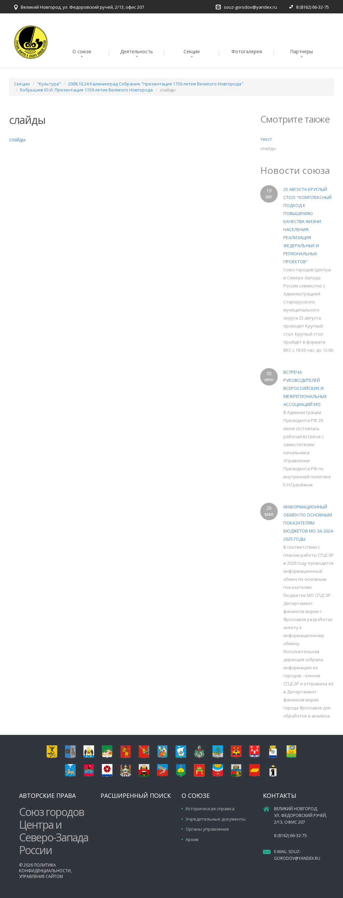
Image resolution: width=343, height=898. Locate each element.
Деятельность (136, 51)
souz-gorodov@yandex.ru (250, 7)
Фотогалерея (246, 51)
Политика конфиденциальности (45, 868)
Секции (192, 51)
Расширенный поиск (135, 795)
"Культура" (49, 84)
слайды (17, 139)
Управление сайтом (41, 876)
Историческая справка (210, 809)
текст (266, 139)
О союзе (81, 51)
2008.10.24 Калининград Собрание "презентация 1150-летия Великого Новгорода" (155, 84)
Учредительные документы (216, 819)
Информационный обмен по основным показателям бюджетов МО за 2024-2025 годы (308, 523)
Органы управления (207, 829)
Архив (192, 839)
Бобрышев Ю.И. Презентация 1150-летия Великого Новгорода (86, 90)
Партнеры (301, 51)
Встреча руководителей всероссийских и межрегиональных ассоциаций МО (305, 388)
